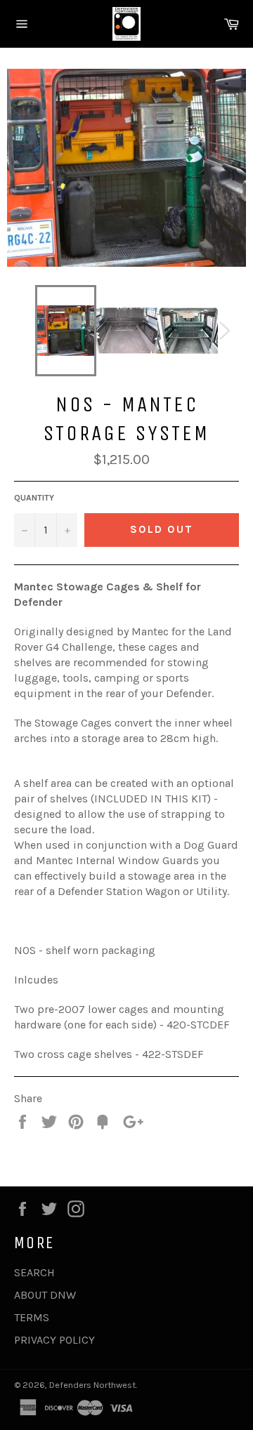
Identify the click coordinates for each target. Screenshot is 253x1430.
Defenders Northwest (92, 1384)
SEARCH (34, 1272)
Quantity (34, 498)
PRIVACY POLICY (54, 1339)
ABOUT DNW (45, 1295)
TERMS (31, 1317)
